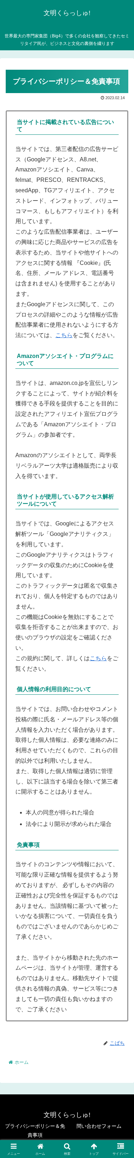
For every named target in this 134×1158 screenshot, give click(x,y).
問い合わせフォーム (98, 1126)
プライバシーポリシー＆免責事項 (35, 1130)
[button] (120, 961)
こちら (64, 335)
